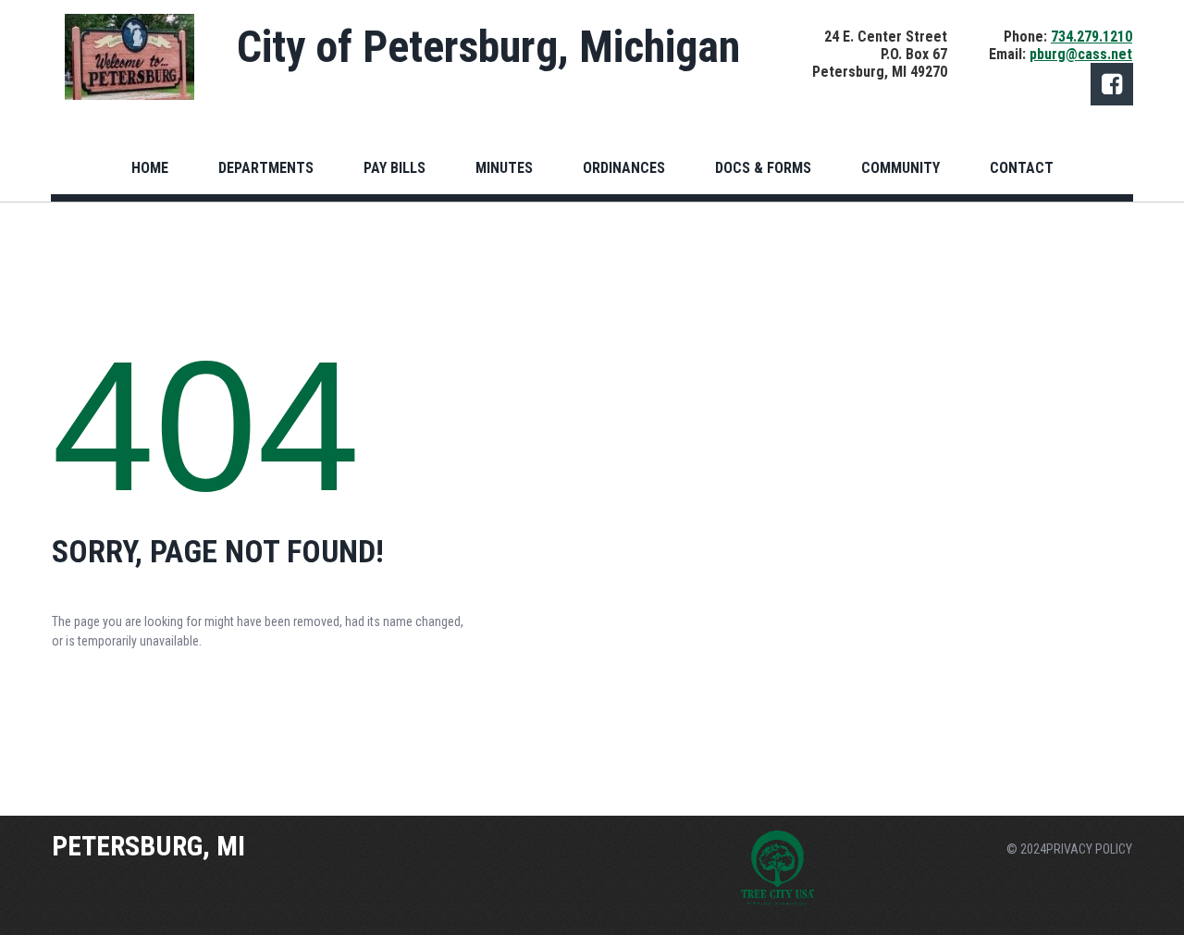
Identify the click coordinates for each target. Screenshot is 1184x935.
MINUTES (504, 168)
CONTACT (1022, 168)
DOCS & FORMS (763, 168)
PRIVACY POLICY (1089, 849)
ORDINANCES (624, 168)
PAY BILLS (395, 168)
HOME (149, 168)
